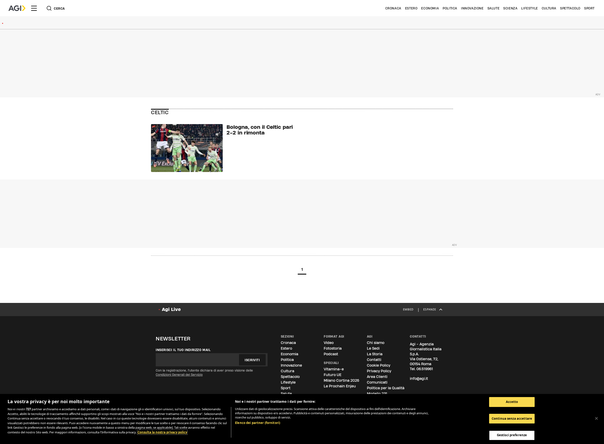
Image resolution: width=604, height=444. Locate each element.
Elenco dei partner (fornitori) (257, 423)
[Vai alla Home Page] (17, 8)
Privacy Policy (379, 371)
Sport (589, 8)
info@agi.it (419, 378)
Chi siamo (375, 342)
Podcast (331, 354)
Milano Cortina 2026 (341, 380)
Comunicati (377, 382)
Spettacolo (570, 8)
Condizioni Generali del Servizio (179, 375)
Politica (450, 8)
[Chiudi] (596, 418)
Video (329, 342)
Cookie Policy (378, 365)
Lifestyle (529, 8)
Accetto (512, 402)
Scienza (510, 8)
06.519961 (424, 369)
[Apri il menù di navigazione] (34, 8)
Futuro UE (332, 375)
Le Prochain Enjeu (340, 386)
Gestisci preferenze (512, 435)
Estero (411, 8)
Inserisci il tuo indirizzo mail (183, 349)
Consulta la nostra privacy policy (162, 432)
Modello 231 (377, 393)
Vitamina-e (334, 369)
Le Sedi (373, 348)
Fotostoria (333, 348)
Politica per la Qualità (385, 388)
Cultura (549, 8)
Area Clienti (377, 376)
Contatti (374, 359)
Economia (430, 8)
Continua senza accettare (512, 418)
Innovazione (472, 8)
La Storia (374, 354)
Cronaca (393, 8)
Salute (493, 8)
